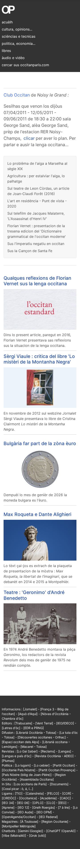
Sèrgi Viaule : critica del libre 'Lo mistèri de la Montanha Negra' (39, 359)
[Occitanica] (28, 798)
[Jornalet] (30, 709)
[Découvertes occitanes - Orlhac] (42, 737)
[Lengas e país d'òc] (16, 756)
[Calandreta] (35, 793)
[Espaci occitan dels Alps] (20, 742)
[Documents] (59, 784)
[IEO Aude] (25, 812)
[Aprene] (8, 807)
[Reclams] (48, 751)
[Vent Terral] (44, 723)
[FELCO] (53, 793)
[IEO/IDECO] (65, 723)
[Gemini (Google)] (30, 831)
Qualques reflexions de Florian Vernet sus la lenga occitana (37, 280)
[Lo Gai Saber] (27, 751)
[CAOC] (65, 798)
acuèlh (7, 22)
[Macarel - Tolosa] (33, 746)
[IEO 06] (23, 803)
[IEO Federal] (48, 817)
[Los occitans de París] (30, 784)
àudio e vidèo (13, 58)
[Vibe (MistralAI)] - (15, 835)
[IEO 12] (23, 807)
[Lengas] (64, 751)
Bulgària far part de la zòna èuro (40, 443)
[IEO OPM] (44, 812)
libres (6, 50)
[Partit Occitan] (64, 765)
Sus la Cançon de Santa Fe (29, 251)
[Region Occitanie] (54, 821)
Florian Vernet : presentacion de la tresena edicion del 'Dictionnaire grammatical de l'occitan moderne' (36, 231)
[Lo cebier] (42, 765)
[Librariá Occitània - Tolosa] (36, 732)
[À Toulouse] (29, 821)
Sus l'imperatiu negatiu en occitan (35, 243)
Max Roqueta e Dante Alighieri (37, 514)
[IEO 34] (8, 803)
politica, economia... (18, 43)
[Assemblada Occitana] (37, 779)
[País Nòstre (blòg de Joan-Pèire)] (27, 775)
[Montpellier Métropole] (19, 826)
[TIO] (18, 793)
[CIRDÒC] (9, 798)
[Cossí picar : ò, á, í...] (17, 789)
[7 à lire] (64, 807)
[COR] (66, 793)
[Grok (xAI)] (37, 835)
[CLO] (50, 803)
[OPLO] (37, 803)
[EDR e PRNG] (33, 728)
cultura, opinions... (17, 29)
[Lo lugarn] (23, 765)
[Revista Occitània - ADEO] (54, 756)
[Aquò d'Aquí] (28, 714)
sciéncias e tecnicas (18, 36)
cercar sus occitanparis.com (25, 65)
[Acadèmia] (48, 798)
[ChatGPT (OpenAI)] (61, 831)
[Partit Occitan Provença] (56, 770)
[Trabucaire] (23, 723)
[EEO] (62, 803)
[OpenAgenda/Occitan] (19, 817)
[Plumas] (8, 761)
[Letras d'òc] (11, 728)
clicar (29, 138)
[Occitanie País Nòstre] (18, 770)
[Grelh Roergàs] (43, 807)
